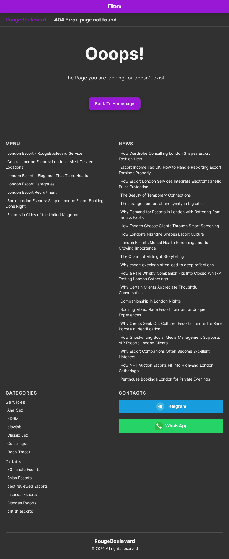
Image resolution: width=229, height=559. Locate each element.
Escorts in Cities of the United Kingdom (42, 214)
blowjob (14, 426)
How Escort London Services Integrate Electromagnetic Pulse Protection (170, 184)
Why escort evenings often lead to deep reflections (167, 264)
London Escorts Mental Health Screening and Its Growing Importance (163, 245)
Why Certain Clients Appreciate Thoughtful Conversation (158, 290)
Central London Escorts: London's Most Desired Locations (50, 164)
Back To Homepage (114, 103)
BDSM (12, 418)
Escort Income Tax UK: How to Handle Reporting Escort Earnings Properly (170, 170)
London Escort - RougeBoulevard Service (44, 153)
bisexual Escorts (22, 494)
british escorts (20, 511)
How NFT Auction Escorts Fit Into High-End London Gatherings (166, 368)
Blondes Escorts (21, 502)
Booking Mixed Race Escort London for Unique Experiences (162, 312)
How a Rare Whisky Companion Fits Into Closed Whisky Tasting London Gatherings (170, 276)
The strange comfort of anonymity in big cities (162, 203)
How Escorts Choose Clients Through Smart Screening (169, 225)
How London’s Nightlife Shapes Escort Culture (162, 234)
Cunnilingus (17, 443)
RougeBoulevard (26, 20)
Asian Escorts (19, 477)
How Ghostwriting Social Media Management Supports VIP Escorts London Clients (169, 340)
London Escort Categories (30, 184)
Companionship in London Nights (150, 301)
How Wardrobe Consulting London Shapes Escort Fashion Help (164, 156)
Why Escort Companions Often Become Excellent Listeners (164, 354)
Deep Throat (18, 451)
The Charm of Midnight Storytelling (152, 256)
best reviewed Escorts (27, 486)
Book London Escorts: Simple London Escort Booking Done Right (55, 203)
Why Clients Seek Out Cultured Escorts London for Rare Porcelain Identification (170, 326)
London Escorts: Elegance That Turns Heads (47, 175)
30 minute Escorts (23, 469)
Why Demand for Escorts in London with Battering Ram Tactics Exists (169, 214)
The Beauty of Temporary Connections (155, 195)
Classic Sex (17, 435)
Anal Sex (15, 410)
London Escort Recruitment (32, 192)
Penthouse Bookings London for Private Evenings (165, 379)
